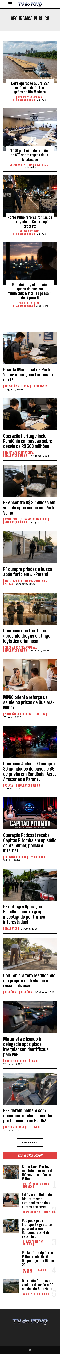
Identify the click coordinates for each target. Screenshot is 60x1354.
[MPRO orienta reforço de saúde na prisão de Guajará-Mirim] (30, 675)
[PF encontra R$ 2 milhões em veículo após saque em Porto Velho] (30, 481)
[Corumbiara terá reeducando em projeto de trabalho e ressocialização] (30, 954)
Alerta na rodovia (15, 1060)
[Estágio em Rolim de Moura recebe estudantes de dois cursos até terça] (11, 1200)
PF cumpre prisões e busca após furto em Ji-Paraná (27, 571)
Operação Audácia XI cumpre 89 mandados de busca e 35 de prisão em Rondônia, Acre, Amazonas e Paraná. (29, 771)
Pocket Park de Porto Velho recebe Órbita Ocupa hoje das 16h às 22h (38, 1258)
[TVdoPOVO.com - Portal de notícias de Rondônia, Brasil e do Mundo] (30, 4)
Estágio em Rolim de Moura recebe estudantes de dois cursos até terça (37, 1201)
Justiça (40, 714)
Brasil (34, 1060)
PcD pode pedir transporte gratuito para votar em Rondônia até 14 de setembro (37, 1228)
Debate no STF (17, 164)
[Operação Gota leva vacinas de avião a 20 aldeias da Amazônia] (11, 1286)
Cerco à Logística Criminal (21, 647)
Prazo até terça (31, 1212)
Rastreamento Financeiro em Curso (26, 519)
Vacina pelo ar (30, 1294)
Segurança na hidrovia (30, 97)
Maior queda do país (29, 303)
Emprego (28, 1186)
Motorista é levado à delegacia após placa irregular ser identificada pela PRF (26, 1046)
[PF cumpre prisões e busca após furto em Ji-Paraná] (30, 547)
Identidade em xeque (17, 1127)
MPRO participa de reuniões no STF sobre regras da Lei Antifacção (30, 155)
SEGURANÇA (11, 928)
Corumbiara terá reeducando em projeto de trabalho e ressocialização (29, 980)
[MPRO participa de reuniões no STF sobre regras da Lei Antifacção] (30, 129)
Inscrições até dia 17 (17, 386)
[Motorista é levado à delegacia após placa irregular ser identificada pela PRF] (30, 1017)
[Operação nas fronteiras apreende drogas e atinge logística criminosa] (30, 609)
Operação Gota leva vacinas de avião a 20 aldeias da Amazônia (37, 1285)
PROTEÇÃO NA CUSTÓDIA (18, 714)
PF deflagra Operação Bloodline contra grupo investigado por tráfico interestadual (24, 914)
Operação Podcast (15, 857)
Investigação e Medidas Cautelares (26, 580)
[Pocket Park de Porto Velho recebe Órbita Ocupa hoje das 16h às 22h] (11, 1258)
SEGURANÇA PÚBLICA (23, 100)
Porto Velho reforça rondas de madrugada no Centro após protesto (30, 221)
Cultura (27, 1272)
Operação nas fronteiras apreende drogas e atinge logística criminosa (26, 636)
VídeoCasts (38, 857)
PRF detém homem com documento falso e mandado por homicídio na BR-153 (29, 1116)
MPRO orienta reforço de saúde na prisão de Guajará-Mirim (29, 702)
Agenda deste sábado (34, 1270)
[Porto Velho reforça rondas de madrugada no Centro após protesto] (30, 196)
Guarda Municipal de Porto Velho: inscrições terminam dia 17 (28, 375)
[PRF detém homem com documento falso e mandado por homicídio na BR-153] (30, 1089)
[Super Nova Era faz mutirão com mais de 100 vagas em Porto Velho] (11, 1172)
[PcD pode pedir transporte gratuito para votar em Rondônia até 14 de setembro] (11, 1226)
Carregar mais (29, 1142)
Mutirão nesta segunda (36, 1184)
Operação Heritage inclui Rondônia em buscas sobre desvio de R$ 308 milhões (27, 441)
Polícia (9, 583)
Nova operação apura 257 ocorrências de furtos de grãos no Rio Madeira (30, 87)
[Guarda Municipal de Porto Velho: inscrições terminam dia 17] (30, 348)
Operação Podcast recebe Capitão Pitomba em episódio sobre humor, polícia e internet (29, 842)
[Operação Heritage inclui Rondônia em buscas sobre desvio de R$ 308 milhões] (30, 414)
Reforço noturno (29, 231)
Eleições (27, 1244)
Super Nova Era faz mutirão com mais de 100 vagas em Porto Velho (38, 1173)
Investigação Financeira (19, 452)
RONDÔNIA (10, 992)
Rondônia (26, 992)
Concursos (41, 386)
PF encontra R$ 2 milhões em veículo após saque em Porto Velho (29, 508)
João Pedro (42, 100)
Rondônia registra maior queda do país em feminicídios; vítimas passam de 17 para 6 (30, 291)
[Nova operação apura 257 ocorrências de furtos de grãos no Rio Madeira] (30, 62)
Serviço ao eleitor (33, 1241)
